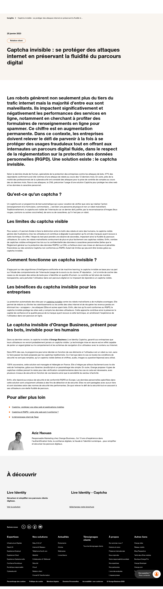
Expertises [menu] (45, 10)
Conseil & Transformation (41, 575)
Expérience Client (13, 555)
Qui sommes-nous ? (116, 543)
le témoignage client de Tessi (25, 417)
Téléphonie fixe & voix (39, 551)
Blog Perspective (140, 551)
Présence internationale (117, 551)
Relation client (16, 40)
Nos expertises (114, 563)
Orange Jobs (138, 543)
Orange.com (138, 567)
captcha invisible (54, 301)
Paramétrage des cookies (16, 581)
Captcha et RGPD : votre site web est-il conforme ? (35, 412)
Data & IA (10, 547)
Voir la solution (13, 506)
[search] (142, 9)
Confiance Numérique (14, 563)
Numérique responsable (15, 567)
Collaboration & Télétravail (41, 559)
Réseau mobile (139, 547)
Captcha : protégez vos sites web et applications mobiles (38, 407)
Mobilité (35, 555)
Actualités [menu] (96, 10)
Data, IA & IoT (37, 543)
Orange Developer (140, 563)
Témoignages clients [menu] (77, 10)
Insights (10, 18)
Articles (60, 547)
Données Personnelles (71, 581)
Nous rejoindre (114, 555)
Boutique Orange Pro (141, 559)
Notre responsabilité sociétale (119, 559)
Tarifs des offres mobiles (142, 555)
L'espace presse (114, 575)
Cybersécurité (11, 571)
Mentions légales (53, 581)
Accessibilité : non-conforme (93, 581)
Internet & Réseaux (38, 547)
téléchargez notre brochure (81, 506)
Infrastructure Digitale (14, 543)
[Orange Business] (16, 9)
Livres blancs (62, 555)
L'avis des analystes (115, 571)
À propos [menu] (109, 10)
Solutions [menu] (59, 10)
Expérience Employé (14, 551)
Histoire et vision (114, 547)
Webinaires (61, 551)
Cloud (34, 567)
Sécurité (35, 563)
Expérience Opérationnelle (16, 559)
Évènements (62, 543)
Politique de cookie (36, 581)
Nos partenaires (114, 567)
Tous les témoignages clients (93, 546)
